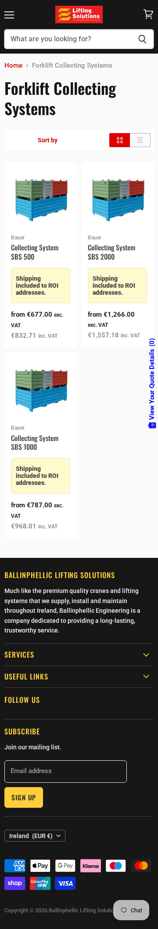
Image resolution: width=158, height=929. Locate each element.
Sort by (47, 140)
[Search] (142, 39)
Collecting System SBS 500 (34, 252)
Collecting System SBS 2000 (111, 252)
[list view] (140, 140)
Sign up (23, 797)
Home (13, 65)
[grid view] (119, 140)
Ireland (31, 835)
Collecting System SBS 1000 (34, 442)
